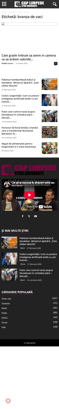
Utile (4, 327)
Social (4, 322)
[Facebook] (23, 216)
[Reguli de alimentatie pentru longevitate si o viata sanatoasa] (49, 148)
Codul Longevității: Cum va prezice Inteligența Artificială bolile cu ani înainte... (20, 98)
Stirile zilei (6, 299)
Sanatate (6, 303)
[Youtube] (36, 216)
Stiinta (22, 264)
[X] (30, 216)
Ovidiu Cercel (7, 63)
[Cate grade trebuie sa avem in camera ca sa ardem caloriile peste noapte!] (29, 37)
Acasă (4, 12)
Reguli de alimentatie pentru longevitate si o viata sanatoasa (19, 145)
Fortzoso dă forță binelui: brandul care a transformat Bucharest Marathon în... (20, 130)
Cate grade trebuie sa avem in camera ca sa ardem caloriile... (29, 57)
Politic (4, 313)
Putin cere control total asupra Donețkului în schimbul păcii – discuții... (18, 114)
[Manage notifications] (8, 400)
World (22, 248)
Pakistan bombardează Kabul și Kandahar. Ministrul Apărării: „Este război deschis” (20, 82)
